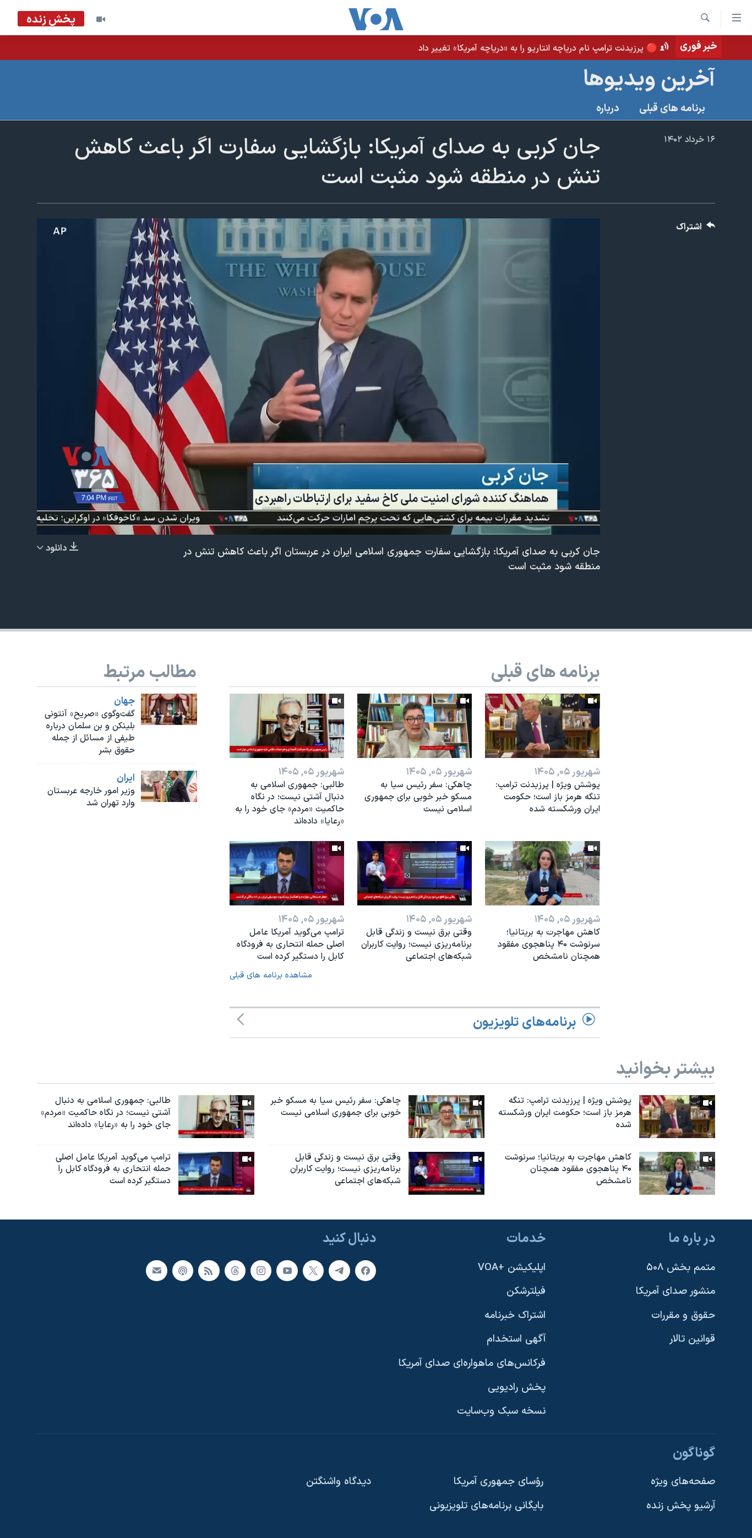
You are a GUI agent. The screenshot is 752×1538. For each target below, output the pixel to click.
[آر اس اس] (208, 1270)
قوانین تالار (692, 1339)
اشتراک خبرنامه (515, 1315)
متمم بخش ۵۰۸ (680, 1267)
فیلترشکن (526, 1291)
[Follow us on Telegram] (339, 1270)
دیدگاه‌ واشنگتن (338, 1482)
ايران (126, 778)
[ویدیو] (100, 19)
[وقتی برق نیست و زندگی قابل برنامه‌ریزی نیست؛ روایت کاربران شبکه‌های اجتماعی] (414, 873)
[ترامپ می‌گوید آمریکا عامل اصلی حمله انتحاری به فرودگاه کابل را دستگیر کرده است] (287, 873)
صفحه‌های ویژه (683, 1482)
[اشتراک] (156, 1270)
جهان (124, 701)
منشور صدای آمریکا (675, 1291)
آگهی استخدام (516, 1339)
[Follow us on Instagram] (260, 1270)
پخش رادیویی (517, 1387)
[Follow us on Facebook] (365, 1270)
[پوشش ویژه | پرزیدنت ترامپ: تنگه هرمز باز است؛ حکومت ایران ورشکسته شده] (542, 726)
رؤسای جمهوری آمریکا (498, 1482)
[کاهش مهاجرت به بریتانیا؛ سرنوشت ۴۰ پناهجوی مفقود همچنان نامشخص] (542, 873)
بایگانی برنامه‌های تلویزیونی (486, 1505)
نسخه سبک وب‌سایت (501, 1411)
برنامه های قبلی (672, 108)
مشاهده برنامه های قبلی (271, 975)
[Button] (696, 229)
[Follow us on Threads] (235, 1270)
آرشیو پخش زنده (680, 1505)
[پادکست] (182, 1270)
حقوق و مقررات (683, 1315)
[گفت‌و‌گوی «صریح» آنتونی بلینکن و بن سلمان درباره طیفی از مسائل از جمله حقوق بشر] (169, 709)
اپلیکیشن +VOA (512, 1267)
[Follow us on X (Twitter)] (313, 1270)
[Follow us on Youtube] (286, 1270)
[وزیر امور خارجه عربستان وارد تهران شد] (169, 786)
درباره (607, 108)
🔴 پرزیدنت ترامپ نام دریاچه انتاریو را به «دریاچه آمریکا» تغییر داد (537, 48)
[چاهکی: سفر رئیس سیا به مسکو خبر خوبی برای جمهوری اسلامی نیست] (414, 726)
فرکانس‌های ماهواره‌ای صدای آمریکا (472, 1363)
